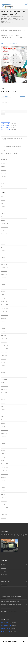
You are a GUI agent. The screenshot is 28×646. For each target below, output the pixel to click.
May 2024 (3, 287)
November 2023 (4, 308)
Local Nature (4, 176)
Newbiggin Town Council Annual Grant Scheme (11, 146)
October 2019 (4, 470)
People (2, 183)
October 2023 (4, 311)
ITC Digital (19, 641)
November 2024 (4, 267)
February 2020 (4, 457)
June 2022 (3, 365)
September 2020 (4, 433)
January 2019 (4, 501)
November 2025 (4, 227)
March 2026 (3, 213)
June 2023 (3, 325)
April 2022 (3, 372)
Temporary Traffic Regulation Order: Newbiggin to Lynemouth (11, 139)
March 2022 (3, 375)
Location (3, 564)
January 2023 (4, 342)
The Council (3, 568)
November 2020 (4, 430)
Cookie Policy (4, 574)
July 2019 (3, 480)
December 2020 (4, 426)
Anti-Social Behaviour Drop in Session (9, 153)
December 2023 (4, 304)
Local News (3, 180)
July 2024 (3, 281)
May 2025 (3, 247)
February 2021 (4, 419)
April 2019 (3, 490)
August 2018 (3, 517)
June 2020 (3, 443)
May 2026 (3, 206)
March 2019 (3, 494)
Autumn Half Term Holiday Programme (9, 43)
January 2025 (4, 260)
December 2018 (4, 504)
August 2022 (3, 358)
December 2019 (4, 463)
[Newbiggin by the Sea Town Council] (7, 6)
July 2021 (3, 402)
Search (2, 114)
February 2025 (4, 257)
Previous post (6, 96)
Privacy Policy (4, 578)
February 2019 (4, 497)
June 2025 (3, 243)
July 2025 (3, 240)
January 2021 (4, 423)
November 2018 (4, 507)
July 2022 (3, 362)
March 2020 (3, 453)
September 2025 (4, 233)
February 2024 (4, 298)
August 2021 (3, 399)
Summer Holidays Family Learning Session (10, 143)
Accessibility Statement (6, 581)
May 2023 (3, 328)
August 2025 (3, 237)
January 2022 (4, 382)
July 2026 (3, 200)
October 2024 (4, 271)
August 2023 (3, 318)
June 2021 (3, 406)
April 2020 (3, 450)
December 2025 (4, 223)
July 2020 (3, 440)
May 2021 (3, 409)
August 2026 (3, 196)
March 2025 (3, 254)
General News (9, 22)
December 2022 (4, 345)
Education (3, 166)
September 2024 (4, 274)
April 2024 (3, 291)
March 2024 (3, 294)
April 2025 (3, 250)
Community (3, 163)
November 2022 (4, 348)
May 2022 (3, 369)
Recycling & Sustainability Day (7, 150)
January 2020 (4, 460)
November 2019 (4, 467)
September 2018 (4, 514)
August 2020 (3, 436)
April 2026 (3, 210)
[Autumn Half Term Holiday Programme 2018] (1, 92)
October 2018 (4, 511)
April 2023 (3, 331)
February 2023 (4, 338)
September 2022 (4, 355)
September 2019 (4, 474)
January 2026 (4, 220)
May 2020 (3, 446)
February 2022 (4, 379)
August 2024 (3, 277)
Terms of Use (4, 584)
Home (2, 16)
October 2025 (4, 230)
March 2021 (3, 416)
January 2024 (4, 301)
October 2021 (4, 392)
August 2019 (3, 477)
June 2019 (3, 484)
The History (3, 571)
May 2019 (3, 487)
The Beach (3, 186)
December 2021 (4, 386)
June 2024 (3, 284)
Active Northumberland (9, 19)
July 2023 (3, 321)
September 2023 (4, 315)
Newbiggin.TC (15, 18)
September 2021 (4, 396)
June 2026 (3, 203)
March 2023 (3, 335)
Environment (3, 170)
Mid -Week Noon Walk (5, 121)
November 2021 (4, 389)
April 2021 (3, 413)
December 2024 (4, 264)
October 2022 (4, 352)
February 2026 (4, 216)
